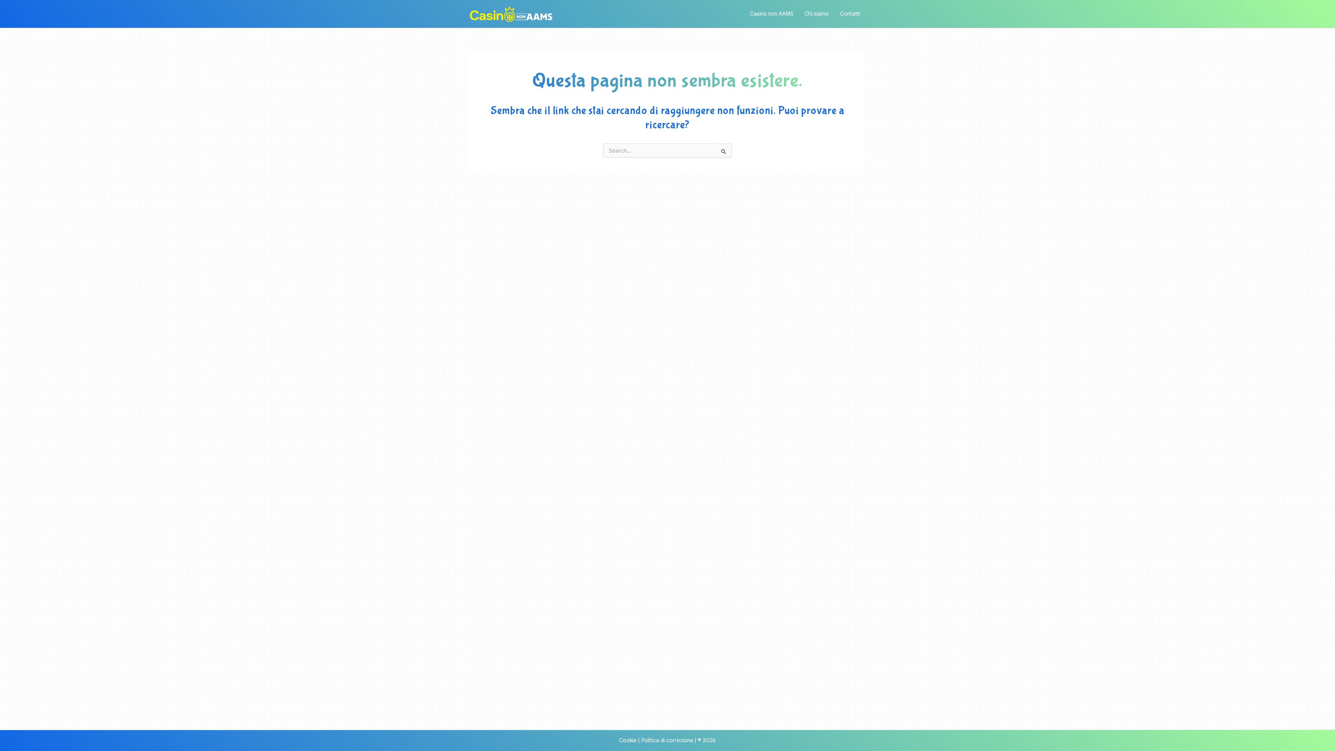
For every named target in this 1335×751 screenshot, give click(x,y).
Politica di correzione (667, 740)
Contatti (850, 13)
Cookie (628, 740)
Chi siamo (816, 13)
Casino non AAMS (771, 13)
